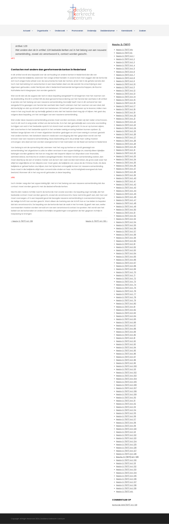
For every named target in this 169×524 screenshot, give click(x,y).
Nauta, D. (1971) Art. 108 (126, 391)
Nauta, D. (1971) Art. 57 (126, 231)
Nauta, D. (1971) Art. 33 (126, 156)
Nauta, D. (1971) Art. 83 (126, 313)
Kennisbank (127, 30)
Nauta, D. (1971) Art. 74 (126, 284)
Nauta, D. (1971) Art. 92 (126, 341)
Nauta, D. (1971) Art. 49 (126, 206)
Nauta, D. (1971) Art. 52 (126, 215)
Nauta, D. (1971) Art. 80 (126, 303)
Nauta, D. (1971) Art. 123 (126, 438)
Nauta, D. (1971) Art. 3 (125, 62)
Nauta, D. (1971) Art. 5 (125, 68)
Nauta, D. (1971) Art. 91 (125, 338)
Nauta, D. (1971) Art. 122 (126, 435)
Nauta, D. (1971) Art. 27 (126, 137)
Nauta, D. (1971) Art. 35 (126, 162)
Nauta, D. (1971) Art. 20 (126, 115)
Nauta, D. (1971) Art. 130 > (96, 221)
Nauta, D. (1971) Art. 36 (126, 165)
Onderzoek (60, 30)
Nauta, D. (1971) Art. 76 (126, 291)
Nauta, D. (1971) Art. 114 (126, 410)
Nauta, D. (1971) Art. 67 (126, 262)
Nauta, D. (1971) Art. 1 (125, 56)
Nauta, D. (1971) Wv (124, 49)
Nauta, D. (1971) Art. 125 (126, 444)
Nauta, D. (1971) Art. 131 (126, 463)
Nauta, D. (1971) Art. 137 (126, 482)
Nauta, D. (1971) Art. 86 (126, 322)
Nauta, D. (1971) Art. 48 (126, 203)
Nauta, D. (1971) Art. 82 (126, 309)
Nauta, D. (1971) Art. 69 (126, 269)
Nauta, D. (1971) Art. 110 (126, 397)
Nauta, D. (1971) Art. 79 (126, 300)
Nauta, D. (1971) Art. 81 (125, 306)
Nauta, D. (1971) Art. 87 (126, 325)
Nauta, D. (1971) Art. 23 (126, 125)
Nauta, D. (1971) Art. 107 (126, 388)
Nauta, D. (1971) (121, 44)
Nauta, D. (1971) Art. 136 (126, 479)
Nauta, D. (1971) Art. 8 (125, 78)
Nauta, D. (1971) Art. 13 (125, 93)
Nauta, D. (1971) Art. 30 (126, 147)
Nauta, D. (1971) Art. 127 (126, 450)
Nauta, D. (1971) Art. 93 (126, 344)
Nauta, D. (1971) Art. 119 (126, 425)
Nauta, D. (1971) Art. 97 (126, 357)
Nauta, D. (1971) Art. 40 (126, 178)
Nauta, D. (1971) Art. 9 (125, 81)
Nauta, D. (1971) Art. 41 (126, 181)
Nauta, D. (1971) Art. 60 (126, 241)
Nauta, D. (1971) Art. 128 (126, 454)
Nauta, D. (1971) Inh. (124, 491)
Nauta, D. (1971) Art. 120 (126, 429)
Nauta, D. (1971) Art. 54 (126, 222)
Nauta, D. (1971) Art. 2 (125, 59)
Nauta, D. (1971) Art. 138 (126, 485)
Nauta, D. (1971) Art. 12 (125, 90)
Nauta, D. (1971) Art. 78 (126, 297)
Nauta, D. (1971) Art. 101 (126, 369)
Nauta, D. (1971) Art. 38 (126, 172)
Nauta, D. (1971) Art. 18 (125, 109)
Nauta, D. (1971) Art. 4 (125, 65)
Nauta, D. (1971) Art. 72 (126, 278)
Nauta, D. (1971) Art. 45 (126, 194)
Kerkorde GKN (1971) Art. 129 (124, 505)
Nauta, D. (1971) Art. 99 (126, 363)
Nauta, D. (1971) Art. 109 (126, 394)
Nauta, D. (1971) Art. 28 (126, 140)
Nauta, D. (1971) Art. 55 (126, 225)
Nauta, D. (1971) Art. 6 (125, 71)
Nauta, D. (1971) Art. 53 (126, 219)
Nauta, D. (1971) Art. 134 (126, 472)
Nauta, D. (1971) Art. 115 (126, 413)
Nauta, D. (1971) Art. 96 (126, 353)
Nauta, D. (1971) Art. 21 (125, 118)
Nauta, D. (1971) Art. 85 (126, 319)
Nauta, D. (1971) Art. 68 (126, 266)
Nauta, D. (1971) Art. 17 (125, 106)
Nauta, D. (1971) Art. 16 (125, 103)
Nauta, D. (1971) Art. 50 (126, 209)
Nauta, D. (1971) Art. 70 (126, 272)
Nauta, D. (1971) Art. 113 (126, 407)
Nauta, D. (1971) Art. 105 (126, 382)
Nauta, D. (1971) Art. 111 (125, 400)
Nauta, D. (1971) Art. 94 (126, 347)
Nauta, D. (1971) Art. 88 (126, 328)
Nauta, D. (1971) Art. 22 (126, 122)
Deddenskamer (107, 30)
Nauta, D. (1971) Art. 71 (125, 275)
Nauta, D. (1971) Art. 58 (126, 234)
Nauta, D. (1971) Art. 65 (126, 256)
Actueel (26, 30)
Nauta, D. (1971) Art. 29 (126, 143)
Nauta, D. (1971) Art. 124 (126, 441)
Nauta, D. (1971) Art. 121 (126, 432)
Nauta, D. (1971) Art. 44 (126, 190)
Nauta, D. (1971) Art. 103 (126, 375)
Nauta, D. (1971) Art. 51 (125, 212)
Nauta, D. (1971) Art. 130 (126, 460)
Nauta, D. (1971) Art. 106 (126, 385)
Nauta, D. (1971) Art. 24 (126, 128)
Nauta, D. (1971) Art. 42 (126, 184)
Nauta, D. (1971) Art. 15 (125, 100)
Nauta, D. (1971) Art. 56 (126, 228)
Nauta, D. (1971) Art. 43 (126, 187)
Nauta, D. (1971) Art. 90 (126, 335)
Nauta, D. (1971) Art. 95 (126, 350)
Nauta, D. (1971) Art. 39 (126, 175)
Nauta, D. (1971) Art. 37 (126, 168)
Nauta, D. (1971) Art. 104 (126, 378)
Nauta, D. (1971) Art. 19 (125, 112)
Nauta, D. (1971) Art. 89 (126, 331)
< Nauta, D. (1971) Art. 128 (22, 221)
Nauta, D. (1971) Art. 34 (126, 159)
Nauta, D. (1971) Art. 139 (126, 488)
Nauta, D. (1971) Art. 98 (126, 360)
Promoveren (77, 30)
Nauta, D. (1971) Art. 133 (126, 469)
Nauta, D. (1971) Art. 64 (126, 253)
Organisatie (42, 30)
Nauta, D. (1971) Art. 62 (126, 247)
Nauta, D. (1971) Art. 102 (126, 372)
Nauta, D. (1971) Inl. (124, 53)
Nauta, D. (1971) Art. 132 (126, 466)
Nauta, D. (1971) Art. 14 (126, 96)
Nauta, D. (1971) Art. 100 (126, 366)
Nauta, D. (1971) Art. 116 (126, 416)
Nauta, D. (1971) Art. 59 (126, 237)
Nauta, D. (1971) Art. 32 (126, 153)
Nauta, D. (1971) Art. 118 (126, 422)
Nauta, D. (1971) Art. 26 (126, 134)
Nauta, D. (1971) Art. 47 (126, 200)
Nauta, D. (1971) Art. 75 (126, 287)
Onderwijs (91, 30)
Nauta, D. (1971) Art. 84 (126, 316)
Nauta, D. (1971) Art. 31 (125, 150)
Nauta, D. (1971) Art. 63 (126, 250)
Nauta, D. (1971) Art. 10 (125, 84)
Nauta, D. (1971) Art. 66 (126, 259)
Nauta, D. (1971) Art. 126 (126, 447)
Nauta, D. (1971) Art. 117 (126, 419)
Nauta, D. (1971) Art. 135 (126, 476)
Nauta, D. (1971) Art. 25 (126, 131)
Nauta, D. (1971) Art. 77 (126, 294)
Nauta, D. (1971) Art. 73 (126, 281)
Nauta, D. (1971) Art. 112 (126, 403)
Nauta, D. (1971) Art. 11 (125, 87)
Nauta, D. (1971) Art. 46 (126, 197)
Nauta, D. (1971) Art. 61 (125, 244)
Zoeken (142, 30)
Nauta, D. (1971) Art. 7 (125, 75)
